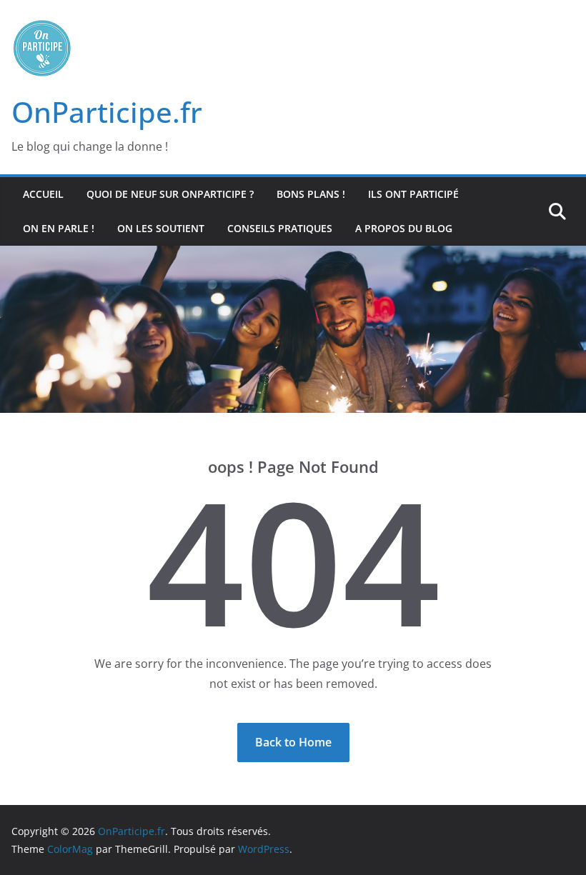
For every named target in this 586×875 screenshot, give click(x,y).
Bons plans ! (311, 194)
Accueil (43, 194)
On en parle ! (58, 228)
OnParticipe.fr (106, 111)
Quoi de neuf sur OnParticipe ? (170, 194)
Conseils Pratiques (279, 228)
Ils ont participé (413, 194)
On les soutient (160, 228)
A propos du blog (403, 228)
